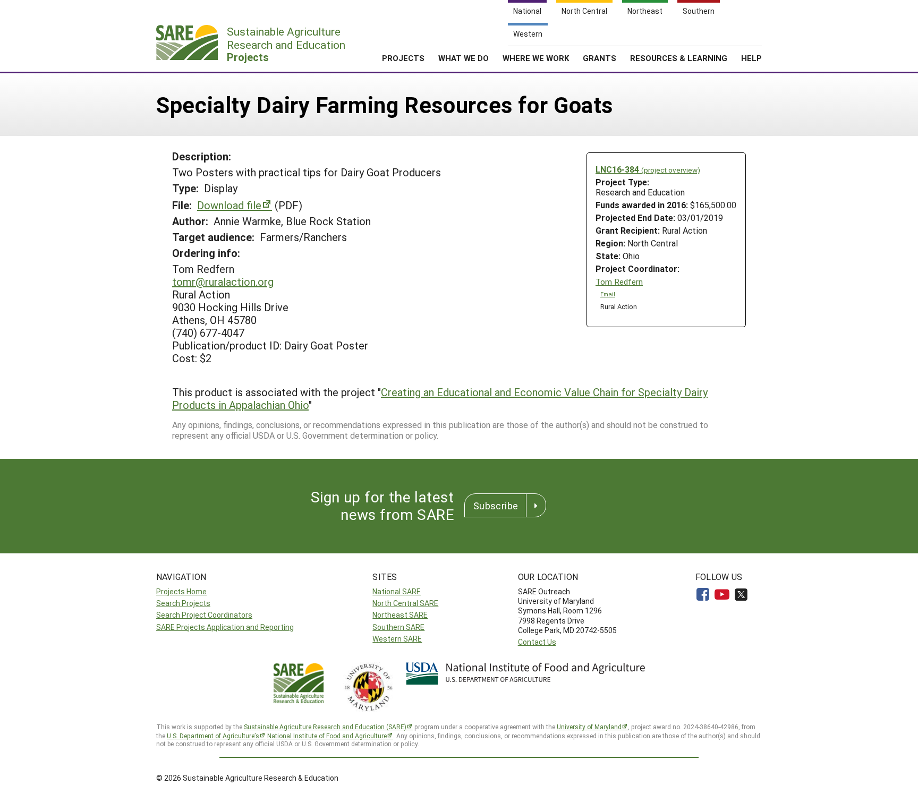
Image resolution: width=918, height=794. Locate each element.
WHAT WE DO (463, 58)
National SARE (396, 591)
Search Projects (183, 603)
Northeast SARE (400, 615)
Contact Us (537, 642)
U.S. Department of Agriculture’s (213, 735)
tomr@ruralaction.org (223, 281)
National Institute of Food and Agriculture (327, 735)
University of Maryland (589, 726)
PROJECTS (403, 58)
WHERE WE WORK (536, 58)
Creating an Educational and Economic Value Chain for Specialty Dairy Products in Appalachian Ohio (440, 398)
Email (607, 294)
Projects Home (181, 591)
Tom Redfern (619, 281)
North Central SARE (405, 603)
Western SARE (397, 639)
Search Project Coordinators (204, 615)
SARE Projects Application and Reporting (225, 627)
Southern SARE (398, 627)
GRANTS (599, 58)
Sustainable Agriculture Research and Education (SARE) (325, 726)
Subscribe (495, 505)
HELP (751, 58)
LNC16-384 (648, 169)
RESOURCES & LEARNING (678, 58)
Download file (229, 205)
